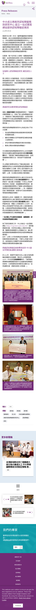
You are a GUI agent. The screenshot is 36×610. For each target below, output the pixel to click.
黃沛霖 (25, 411)
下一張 (31, 458)
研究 (11, 406)
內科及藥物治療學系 (24, 414)
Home (3, 13)
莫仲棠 (11, 411)
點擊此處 (8, 540)
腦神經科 (6, 414)
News (8, 13)
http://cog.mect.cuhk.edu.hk (17, 226)
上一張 (4, 458)
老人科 (14, 414)
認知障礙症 (26, 418)
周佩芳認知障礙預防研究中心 (11, 418)
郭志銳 (18, 411)
